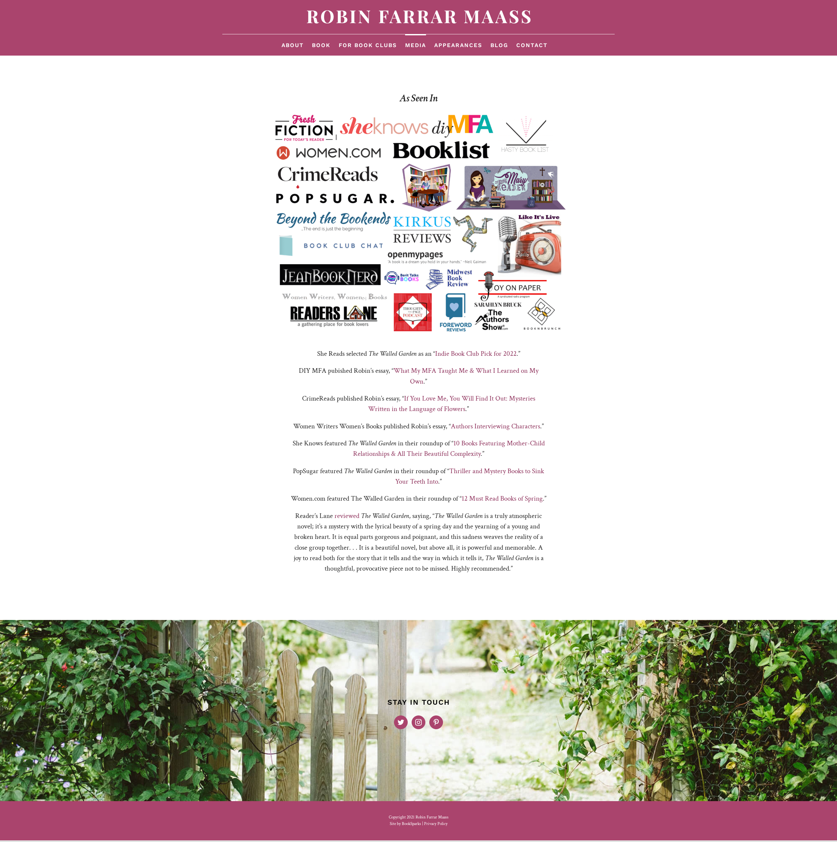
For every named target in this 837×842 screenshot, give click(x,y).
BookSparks (411, 824)
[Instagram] (418, 722)
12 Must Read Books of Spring (502, 498)
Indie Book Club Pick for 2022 (476, 353)
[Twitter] (401, 722)
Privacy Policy (436, 824)
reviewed (346, 515)
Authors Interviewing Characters (495, 426)
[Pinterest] (436, 722)
